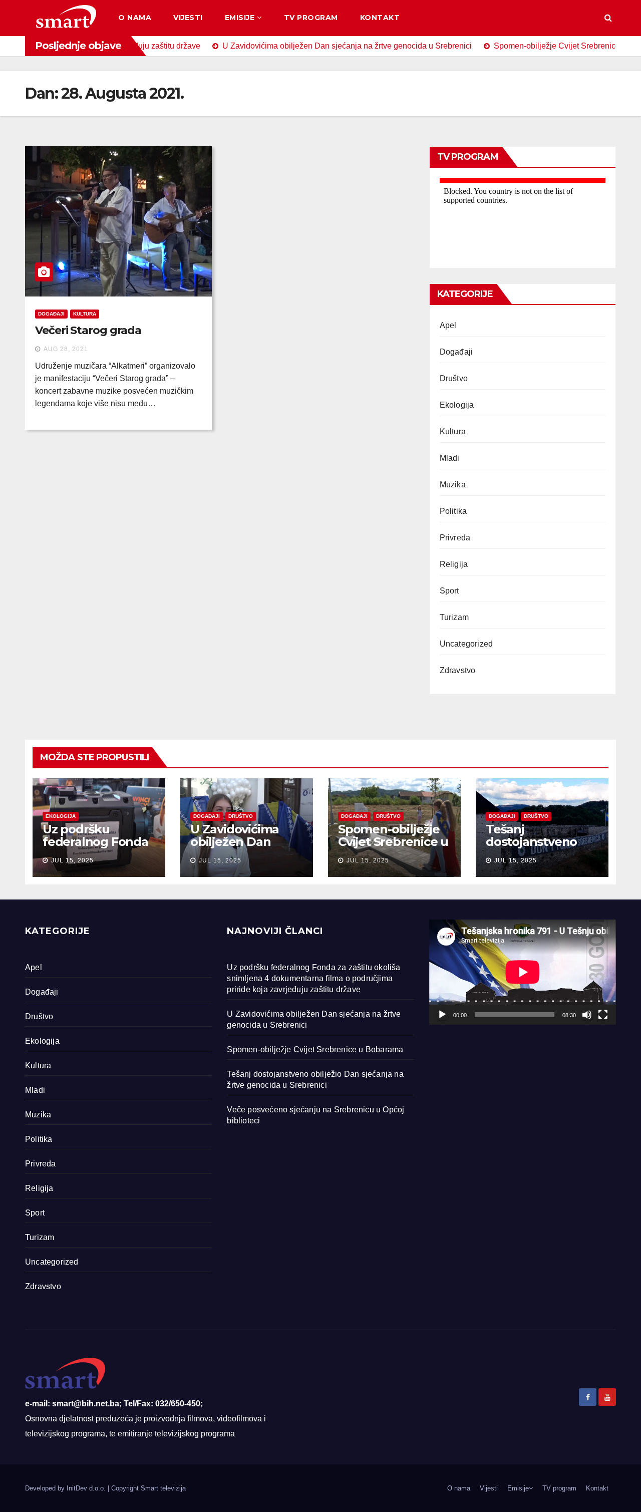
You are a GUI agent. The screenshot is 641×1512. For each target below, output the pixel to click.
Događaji (51, 314)
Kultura (84, 314)
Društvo (454, 378)
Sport (449, 590)
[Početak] (442, 1015)
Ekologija (457, 405)
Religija (454, 564)
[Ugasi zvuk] (587, 1015)
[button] (608, 18)
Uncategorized (466, 644)
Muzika (453, 484)
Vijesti (188, 17)
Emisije (240, 17)
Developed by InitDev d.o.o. (66, 1488)
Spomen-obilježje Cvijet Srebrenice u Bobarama (393, 841)
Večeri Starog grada (88, 330)
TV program (311, 17)
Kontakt (380, 17)
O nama (134, 17)
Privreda (455, 537)
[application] (522, 972)
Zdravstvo (458, 670)
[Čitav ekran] (603, 1015)
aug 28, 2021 (66, 349)
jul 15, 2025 (72, 860)
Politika (453, 511)
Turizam (454, 617)
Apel (448, 325)
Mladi (450, 458)
